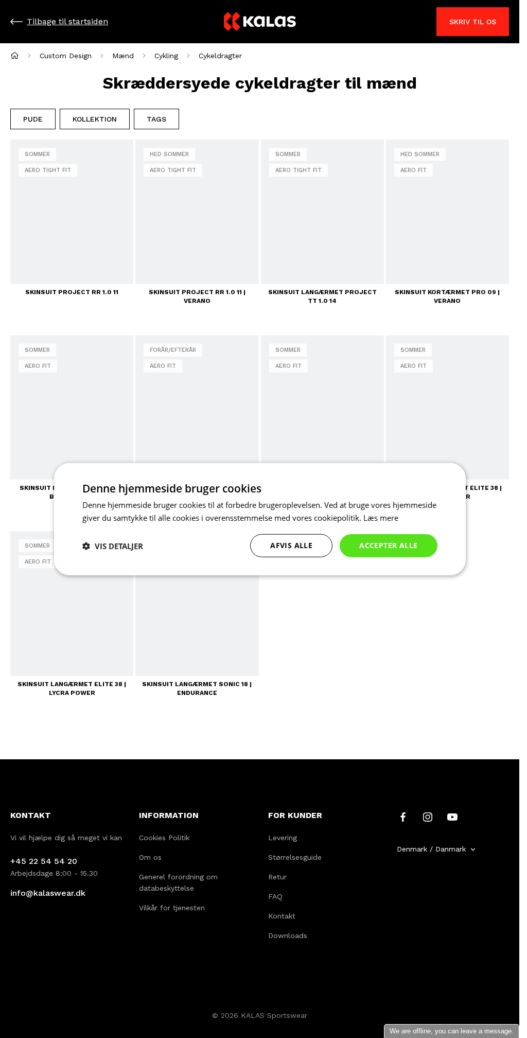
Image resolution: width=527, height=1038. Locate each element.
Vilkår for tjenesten (172, 908)
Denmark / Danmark (431, 849)
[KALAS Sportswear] (260, 21)
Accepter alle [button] (388, 545)
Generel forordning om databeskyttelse (178, 882)
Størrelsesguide (295, 857)
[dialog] (260, 519)
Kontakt (281, 916)
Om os (150, 857)
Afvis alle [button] (291, 545)
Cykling (166, 56)
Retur (277, 877)
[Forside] (14, 55)
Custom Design (66, 56)
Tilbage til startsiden (67, 21)
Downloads (287, 935)
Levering (282, 837)
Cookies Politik (164, 837)
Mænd (123, 56)
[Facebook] (403, 816)
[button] (112, 545)
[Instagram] (427, 816)
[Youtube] (452, 816)
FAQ (275, 896)
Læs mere (380, 517)
